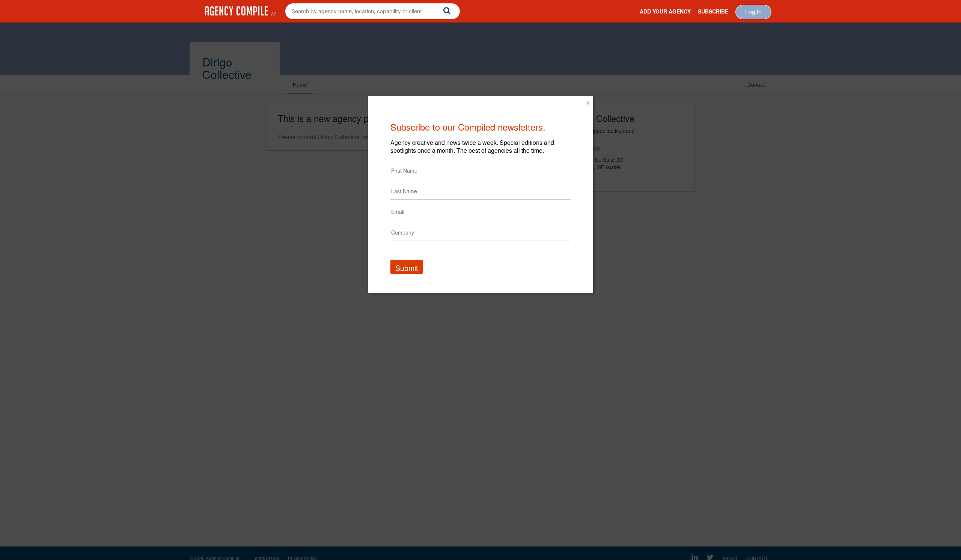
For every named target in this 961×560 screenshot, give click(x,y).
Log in (753, 12)
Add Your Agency (665, 11)
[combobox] (372, 11)
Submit (406, 267)
